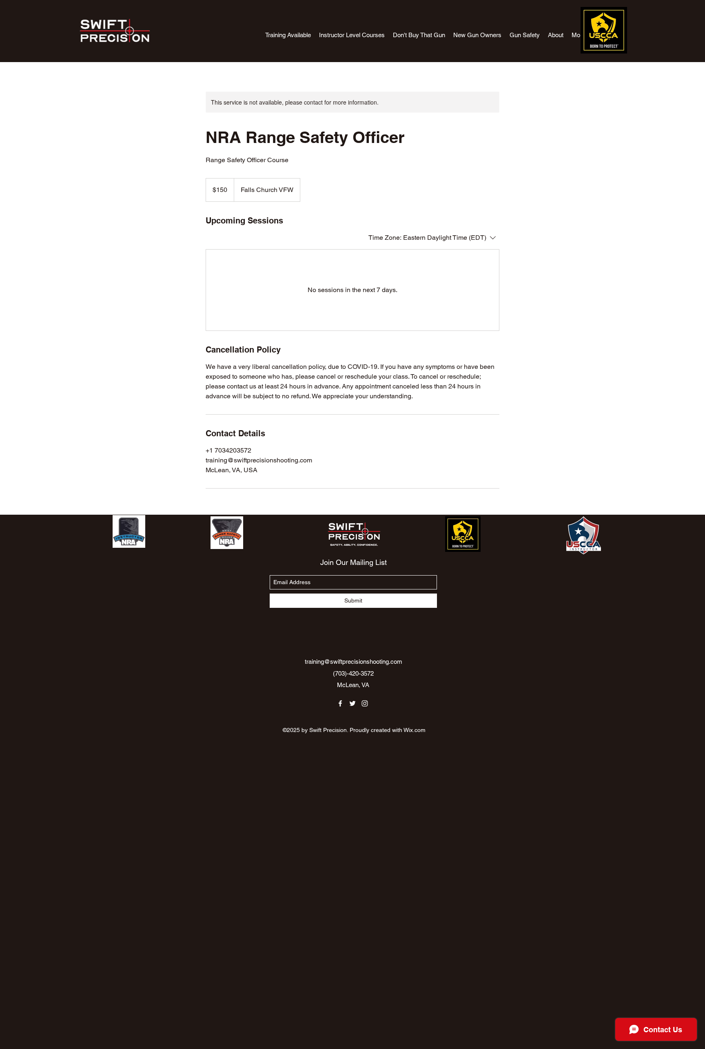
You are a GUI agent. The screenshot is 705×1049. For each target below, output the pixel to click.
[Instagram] (365, 703)
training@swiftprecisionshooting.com (353, 661)
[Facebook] (340, 703)
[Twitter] (352, 703)
